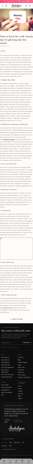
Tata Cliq (20, 393)
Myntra (20, 388)
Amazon (20, 391)
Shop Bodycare (5, 362)
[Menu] (2, 6)
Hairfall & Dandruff (6, 377)
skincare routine (9, 139)
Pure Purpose (21, 375)
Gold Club (21, 372)
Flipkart (20, 398)
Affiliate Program (22, 362)
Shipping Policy (5, 390)
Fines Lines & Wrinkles (7, 374)
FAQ (2, 395)
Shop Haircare (5, 360)
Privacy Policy (5, 385)
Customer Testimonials (24, 377)
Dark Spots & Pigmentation (5, 371)
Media (19, 365)
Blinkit (19, 396)
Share (3, 51)
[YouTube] (6, 458)
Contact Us (21, 370)
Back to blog (18, 319)
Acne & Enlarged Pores (7, 367)
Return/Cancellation (6, 392)
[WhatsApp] (10, 458)
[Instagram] (2, 458)
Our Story (20, 357)
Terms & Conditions (6, 387)
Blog (19, 360)
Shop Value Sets (5, 365)
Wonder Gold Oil (8, 307)
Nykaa (19, 386)
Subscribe (26, 342)
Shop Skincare (5, 357)
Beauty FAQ (21, 367)
